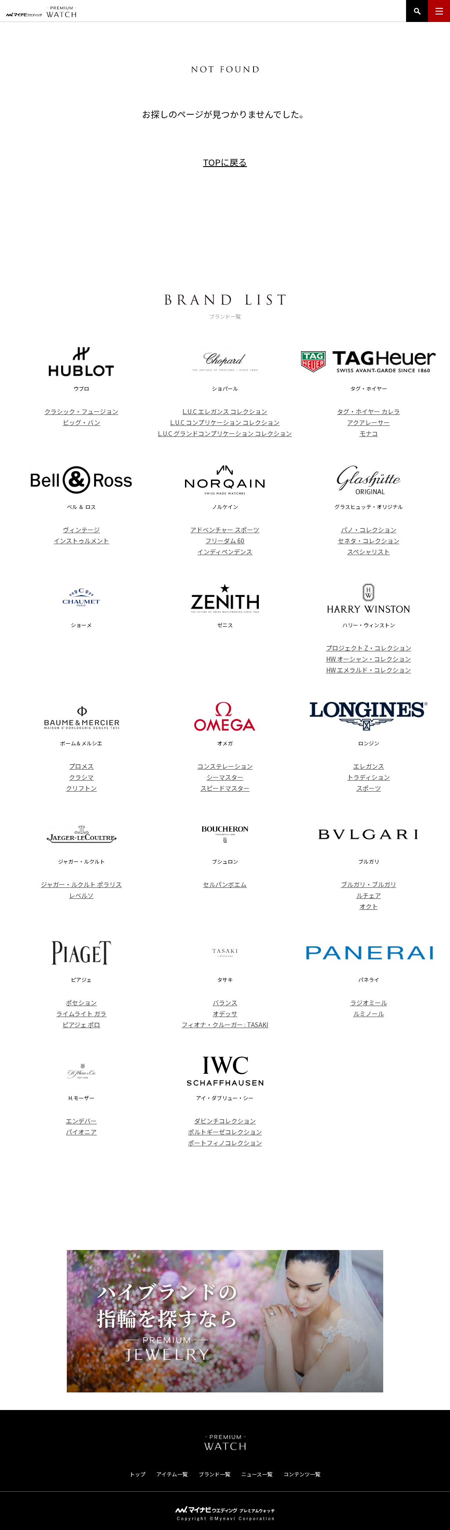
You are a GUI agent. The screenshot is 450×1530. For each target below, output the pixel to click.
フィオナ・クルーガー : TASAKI (224, 1024)
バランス (225, 1002)
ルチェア (368, 895)
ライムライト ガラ (81, 1013)
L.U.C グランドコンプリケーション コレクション (225, 433)
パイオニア (81, 1131)
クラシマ (81, 777)
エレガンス (368, 766)
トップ (137, 1474)
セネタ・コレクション (368, 540)
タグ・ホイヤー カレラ (368, 411)
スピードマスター (225, 788)
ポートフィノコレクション (225, 1142)
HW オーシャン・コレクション (368, 658)
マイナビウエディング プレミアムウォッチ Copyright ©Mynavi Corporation (225, 1513)
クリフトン (81, 788)
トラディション (368, 777)
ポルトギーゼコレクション (225, 1131)
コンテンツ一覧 (301, 1474)
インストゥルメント (81, 540)
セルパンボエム (225, 884)
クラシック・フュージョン (81, 411)
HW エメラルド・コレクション (368, 669)
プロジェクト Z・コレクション (368, 647)
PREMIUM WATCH (225, 1442)
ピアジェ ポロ (81, 1024)
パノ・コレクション (368, 529)
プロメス (81, 766)
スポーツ (368, 788)
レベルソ (81, 895)
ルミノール (368, 1013)
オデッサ (225, 1013)
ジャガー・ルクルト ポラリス (81, 884)
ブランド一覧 (214, 1474)
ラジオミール (368, 1002)
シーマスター (225, 777)
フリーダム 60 (224, 540)
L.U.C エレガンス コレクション (224, 411)
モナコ (368, 433)
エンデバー (81, 1120)
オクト (368, 906)
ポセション (81, 1002)
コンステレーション (225, 766)
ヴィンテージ (81, 529)
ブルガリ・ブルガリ (368, 884)
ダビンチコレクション (225, 1120)
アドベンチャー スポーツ (224, 529)
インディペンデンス (224, 551)
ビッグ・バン (81, 422)
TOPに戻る (225, 162)
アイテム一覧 (172, 1474)
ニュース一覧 (256, 1474)
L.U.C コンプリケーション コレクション (224, 422)
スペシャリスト (368, 551)
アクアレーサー (368, 422)
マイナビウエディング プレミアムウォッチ (41, 12)
